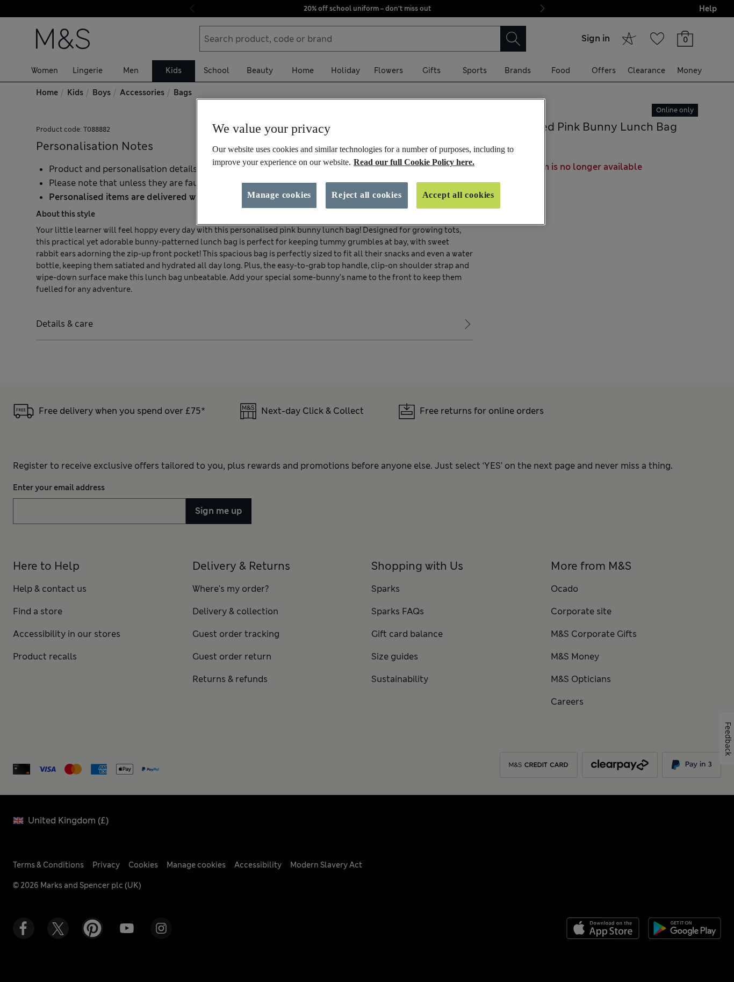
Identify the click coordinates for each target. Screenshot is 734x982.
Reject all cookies (366, 194)
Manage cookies (279, 194)
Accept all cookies (458, 194)
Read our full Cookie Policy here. (414, 162)
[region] (370, 161)
